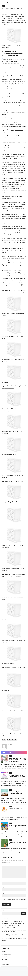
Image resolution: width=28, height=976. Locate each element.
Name (3, 881)
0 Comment (10, 11)
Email (3, 887)
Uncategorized (6, 964)
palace (8, 739)
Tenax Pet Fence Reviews (18, 76)
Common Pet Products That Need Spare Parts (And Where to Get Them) (14, 930)
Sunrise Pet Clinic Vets (17, 481)
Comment (4, 864)
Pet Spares (4, 956)
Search (3, 910)
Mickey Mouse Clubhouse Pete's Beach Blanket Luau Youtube (18, 826)
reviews (14, 739)
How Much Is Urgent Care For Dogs (17, 843)
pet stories (4, 959)
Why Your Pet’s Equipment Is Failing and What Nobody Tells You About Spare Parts (13, 922)
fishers (3, 739)
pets (3, 6)
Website (3, 893)
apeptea (10, 744)
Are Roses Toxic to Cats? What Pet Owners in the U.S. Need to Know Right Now (13, 251)
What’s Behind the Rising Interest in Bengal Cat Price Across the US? (17, 776)
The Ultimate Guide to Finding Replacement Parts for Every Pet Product (13, 926)
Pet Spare (4, 2)
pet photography (6, 954)
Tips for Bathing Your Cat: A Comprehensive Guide (17, 792)
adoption (4, 951)
